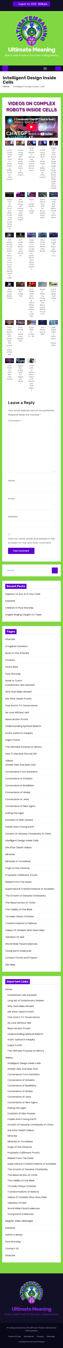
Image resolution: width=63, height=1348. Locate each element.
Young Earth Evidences (18, 951)
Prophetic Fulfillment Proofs (21, 875)
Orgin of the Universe (17, 868)
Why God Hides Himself (18, 691)
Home (6, 86)
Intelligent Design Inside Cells (22, 840)
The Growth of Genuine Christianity (25, 895)
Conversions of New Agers (20, 806)
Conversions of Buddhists (19, 785)
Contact (10, 660)
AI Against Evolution (16, 646)
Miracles (10, 854)
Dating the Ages (14, 813)
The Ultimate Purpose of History (23, 747)
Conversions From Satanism (21, 771)
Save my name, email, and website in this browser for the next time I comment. (31, 540)
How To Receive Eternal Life (21, 753)
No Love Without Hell (17, 712)
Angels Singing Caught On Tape (23, 614)
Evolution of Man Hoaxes (19, 820)
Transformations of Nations (21, 923)
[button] (51, 68)
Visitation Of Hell (14, 937)
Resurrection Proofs (16, 719)
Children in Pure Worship (19, 607)
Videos (9, 760)
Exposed (10, 600)
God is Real (11, 667)
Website (13, 516)
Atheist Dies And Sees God (20, 764)
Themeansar (31, 1330)
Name (11, 480)
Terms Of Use (14, 1336)
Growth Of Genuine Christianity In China (28, 833)
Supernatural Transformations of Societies (29, 889)
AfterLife (10, 639)
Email (11, 498)
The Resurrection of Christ (20, 902)
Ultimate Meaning (31, 49)
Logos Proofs (12, 740)
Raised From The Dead (18, 882)
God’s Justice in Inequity (19, 733)
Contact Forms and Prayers (21, 957)
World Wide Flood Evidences (21, 944)
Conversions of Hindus (17, 792)
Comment (15, 420)
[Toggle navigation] (45, 68)
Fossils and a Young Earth (19, 826)
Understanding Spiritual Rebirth (23, 726)
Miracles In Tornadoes (18, 861)
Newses (50, 1327)
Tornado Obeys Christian (19, 916)
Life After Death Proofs (18, 698)
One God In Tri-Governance (21, 705)
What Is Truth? (13, 680)
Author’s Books (13, 1234)
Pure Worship (13, 674)
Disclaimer (29, 1336)
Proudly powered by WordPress (22, 1327)
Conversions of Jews (17, 799)
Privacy (40, 1336)
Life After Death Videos (18, 847)
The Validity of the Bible (18, 909)
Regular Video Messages (19, 1221)
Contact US (11, 1248)
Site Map (10, 964)
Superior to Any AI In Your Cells (22, 594)
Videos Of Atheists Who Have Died (24, 930)
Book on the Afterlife (17, 653)
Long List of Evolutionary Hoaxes (25, 1000)
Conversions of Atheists (18, 778)
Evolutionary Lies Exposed (19, 685)
